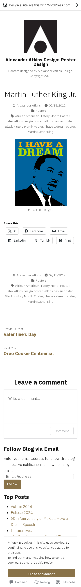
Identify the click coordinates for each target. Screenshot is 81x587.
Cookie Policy (43, 562)
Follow (12, 484)
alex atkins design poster (25, 121)
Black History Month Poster (24, 127)
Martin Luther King (40, 132)
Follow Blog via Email (31, 448)
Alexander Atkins (29, 105)
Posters (41, 111)
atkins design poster (58, 121)
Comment (62, 431)
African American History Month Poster (42, 116)
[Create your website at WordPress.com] (40, 5)
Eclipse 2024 (22, 512)
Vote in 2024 (21, 506)
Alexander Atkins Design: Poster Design (40, 62)
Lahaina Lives (21, 530)
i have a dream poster (60, 127)
